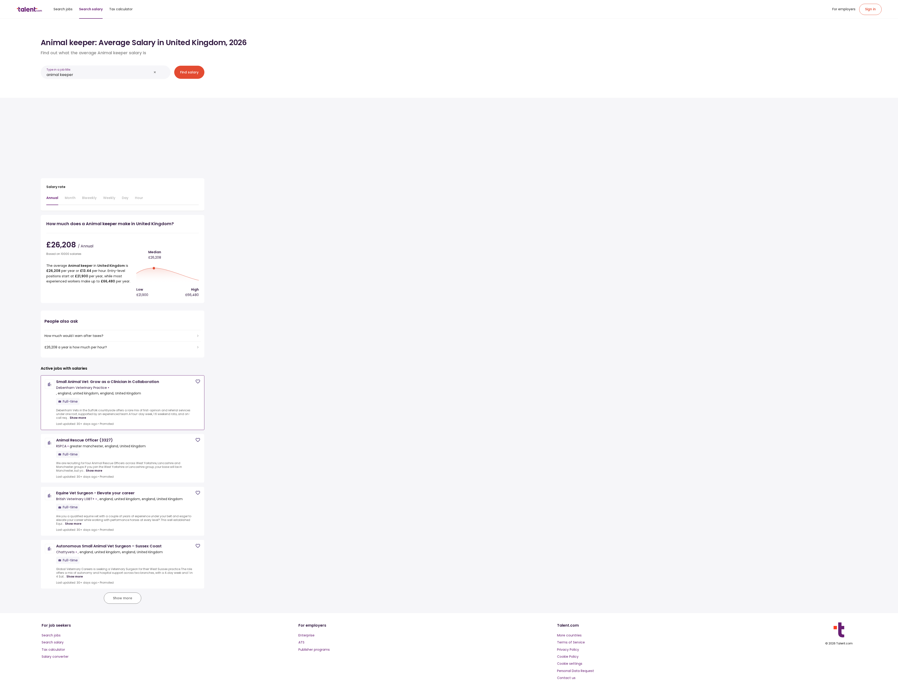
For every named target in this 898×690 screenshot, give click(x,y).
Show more (78, 418)
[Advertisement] (122, 136)
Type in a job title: (59, 70)
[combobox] (99, 74)
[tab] (52, 200)
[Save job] (198, 381)
